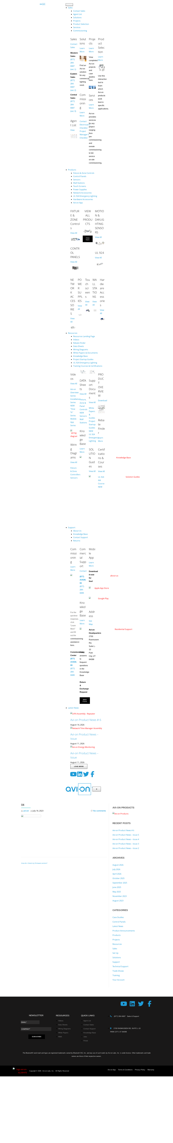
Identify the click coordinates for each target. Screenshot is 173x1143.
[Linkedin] (80, 774)
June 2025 (117, 887)
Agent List (77, 14)
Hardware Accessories (83, 199)
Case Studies (118, 917)
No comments (99, 810)
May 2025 (117, 891)
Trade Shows (118, 971)
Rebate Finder (79, 343)
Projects (76, 21)
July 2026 (116, 869)
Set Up (115, 953)
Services (76, 27)
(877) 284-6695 (82, 589)
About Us (77, 530)
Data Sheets (78, 346)
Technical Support (120, 966)
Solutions (77, 17)
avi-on (26, 810)
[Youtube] (73, 774)
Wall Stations (79, 183)
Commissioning (80, 30)
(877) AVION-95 (83, 580)
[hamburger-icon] (69, 4)
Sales (70, 7)
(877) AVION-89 (73, 662)
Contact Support (80, 537)
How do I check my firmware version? (34, 863)
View (72, 130)
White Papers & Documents (85, 353)
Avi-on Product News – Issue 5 (126, 835)
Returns (76, 540)
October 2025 (119, 878)
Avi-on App (78, 202)
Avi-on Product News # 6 (85, 720)
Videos (76, 339)
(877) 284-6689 (72, 672)
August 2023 (118, 900)
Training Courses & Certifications (87, 366)
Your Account (119, 980)
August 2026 (118, 865)
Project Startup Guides (83, 359)
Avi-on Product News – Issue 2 (126, 848)
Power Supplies (80, 189)
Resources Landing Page (84, 336)
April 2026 (117, 874)
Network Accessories (82, 192)
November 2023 (120, 896)
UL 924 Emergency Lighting (85, 196)
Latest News (73, 708)
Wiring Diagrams (80, 349)
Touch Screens (79, 186)
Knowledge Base (80, 356)
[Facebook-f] (92, 774)
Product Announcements (124, 930)
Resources (72, 333)
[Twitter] (86, 774)
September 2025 (120, 882)
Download (102, 400)
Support (71, 527)
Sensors (76, 179)
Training (116, 975)
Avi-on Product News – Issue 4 (126, 839)
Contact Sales (79, 11)
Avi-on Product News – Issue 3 (126, 843)
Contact (83, 571)
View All (73, 233)
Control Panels (79, 176)
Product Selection (81, 24)
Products (72, 169)
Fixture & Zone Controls (83, 173)
